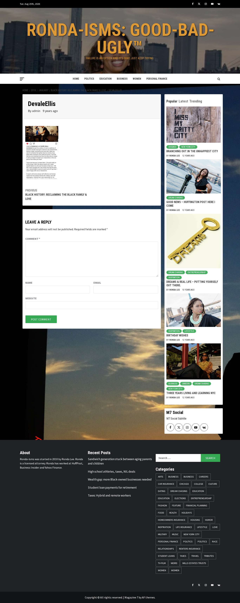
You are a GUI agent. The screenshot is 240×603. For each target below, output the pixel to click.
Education (105, 78)
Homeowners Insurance (171, 519)
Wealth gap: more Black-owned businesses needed (120, 479)
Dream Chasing (175, 197)
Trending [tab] (195, 101)
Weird (174, 563)
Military (162, 534)
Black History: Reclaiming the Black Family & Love (56, 195)
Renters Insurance (189, 548)
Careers (186, 383)
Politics (89, 78)
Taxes (183, 555)
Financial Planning (196, 505)
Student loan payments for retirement (112, 487)
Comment (32, 238)
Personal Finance (156, 78)
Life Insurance (184, 527)
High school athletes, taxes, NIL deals (111, 471)
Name (29, 282)
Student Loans (166, 555)
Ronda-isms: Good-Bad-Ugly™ (121, 39)
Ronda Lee (174, 155)
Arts (160, 476)
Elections (180, 498)
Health (173, 512)
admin (36, 111)
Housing (195, 519)
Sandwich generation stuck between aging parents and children (120, 461)
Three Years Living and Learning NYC (191, 393)
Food (161, 512)
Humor (209, 519)
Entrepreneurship (197, 272)
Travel (195, 555)
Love (215, 527)
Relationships (166, 548)
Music (175, 534)
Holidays (187, 512)
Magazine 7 (131, 597)
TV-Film (162, 563)
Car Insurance (166, 483)
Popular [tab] (171, 101)
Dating (161, 491)
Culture (212, 483)
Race (215, 541)
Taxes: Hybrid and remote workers (109, 495)
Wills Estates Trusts (194, 563)
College (198, 483)
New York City (188, 147)
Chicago (172, 147)
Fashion (162, 505)
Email (97, 282)
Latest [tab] (183, 101)
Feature (176, 505)
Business (122, 78)
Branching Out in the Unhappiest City (192, 151)
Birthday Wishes (177, 335)
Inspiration (174, 277)
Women (137, 78)
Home (76, 78)
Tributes (209, 555)
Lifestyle (189, 331)
